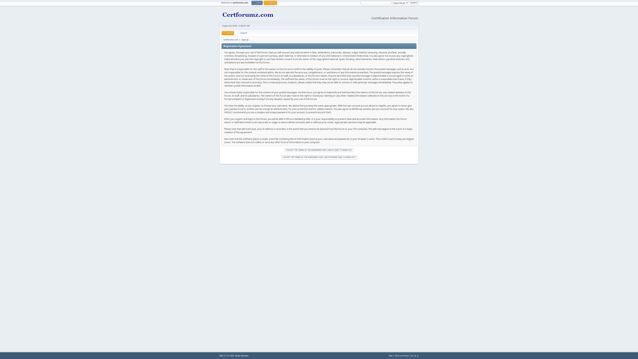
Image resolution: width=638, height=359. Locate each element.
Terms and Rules (402, 355)
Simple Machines (242, 356)
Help (391, 355)
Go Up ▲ (415, 355)
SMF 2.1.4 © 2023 (226, 356)
